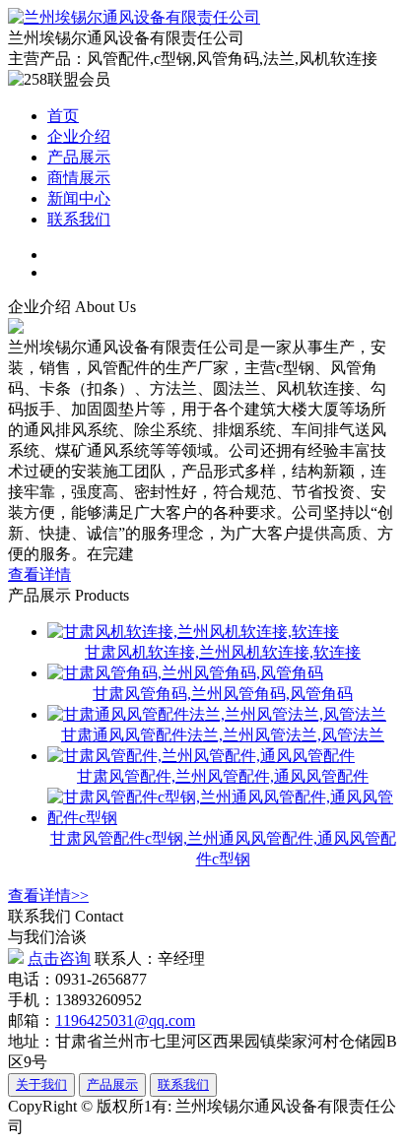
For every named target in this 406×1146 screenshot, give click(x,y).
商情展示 (78, 177)
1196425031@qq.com (125, 1020)
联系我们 (78, 219)
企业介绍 (78, 136)
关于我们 (41, 1084)
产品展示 (78, 157)
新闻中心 (78, 198)
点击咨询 (59, 958)
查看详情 (39, 574)
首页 (63, 115)
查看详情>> (48, 895)
